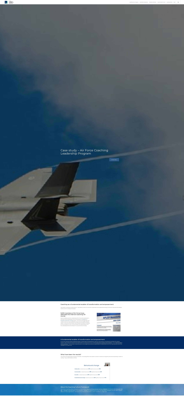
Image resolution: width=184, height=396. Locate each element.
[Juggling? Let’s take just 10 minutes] (0, 198)
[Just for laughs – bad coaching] (183, 198)
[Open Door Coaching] (9, 2)
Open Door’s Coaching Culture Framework (104, 342)
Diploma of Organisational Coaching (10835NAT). (97, 389)
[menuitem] (134, 2)
